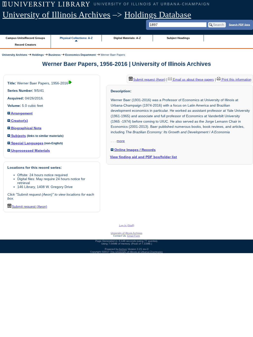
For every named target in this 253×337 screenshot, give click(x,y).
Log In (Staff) (126, 225)
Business (54, 54)
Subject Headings (178, 38)
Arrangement (21, 113)
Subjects (18, 136)
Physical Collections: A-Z (76, 38)
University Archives (14, 54)
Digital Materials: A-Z (127, 38)
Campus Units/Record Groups (25, 38)
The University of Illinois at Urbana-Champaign (136, 251)
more (121, 141)
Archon (123, 249)
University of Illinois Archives (56, 14)
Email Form (133, 235)
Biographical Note (26, 128)
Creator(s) (19, 121)
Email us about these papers (193, 79)
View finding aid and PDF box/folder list (143, 157)
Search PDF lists (239, 24)
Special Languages (26, 143)
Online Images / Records (134, 150)
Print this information (236, 79)
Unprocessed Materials (30, 150)
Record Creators (25, 44)
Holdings (38, 54)
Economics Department (80, 54)
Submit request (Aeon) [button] (29, 206)
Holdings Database (157, 14)
